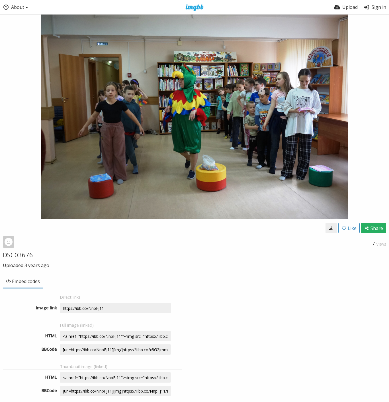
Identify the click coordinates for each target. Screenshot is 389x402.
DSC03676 (18, 255)
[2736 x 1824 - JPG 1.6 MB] (331, 228)
